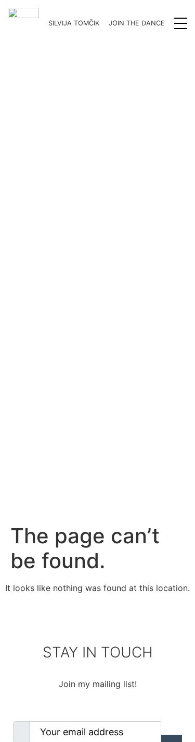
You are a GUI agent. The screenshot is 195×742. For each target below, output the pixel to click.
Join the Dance (137, 23)
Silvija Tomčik (73, 23)
